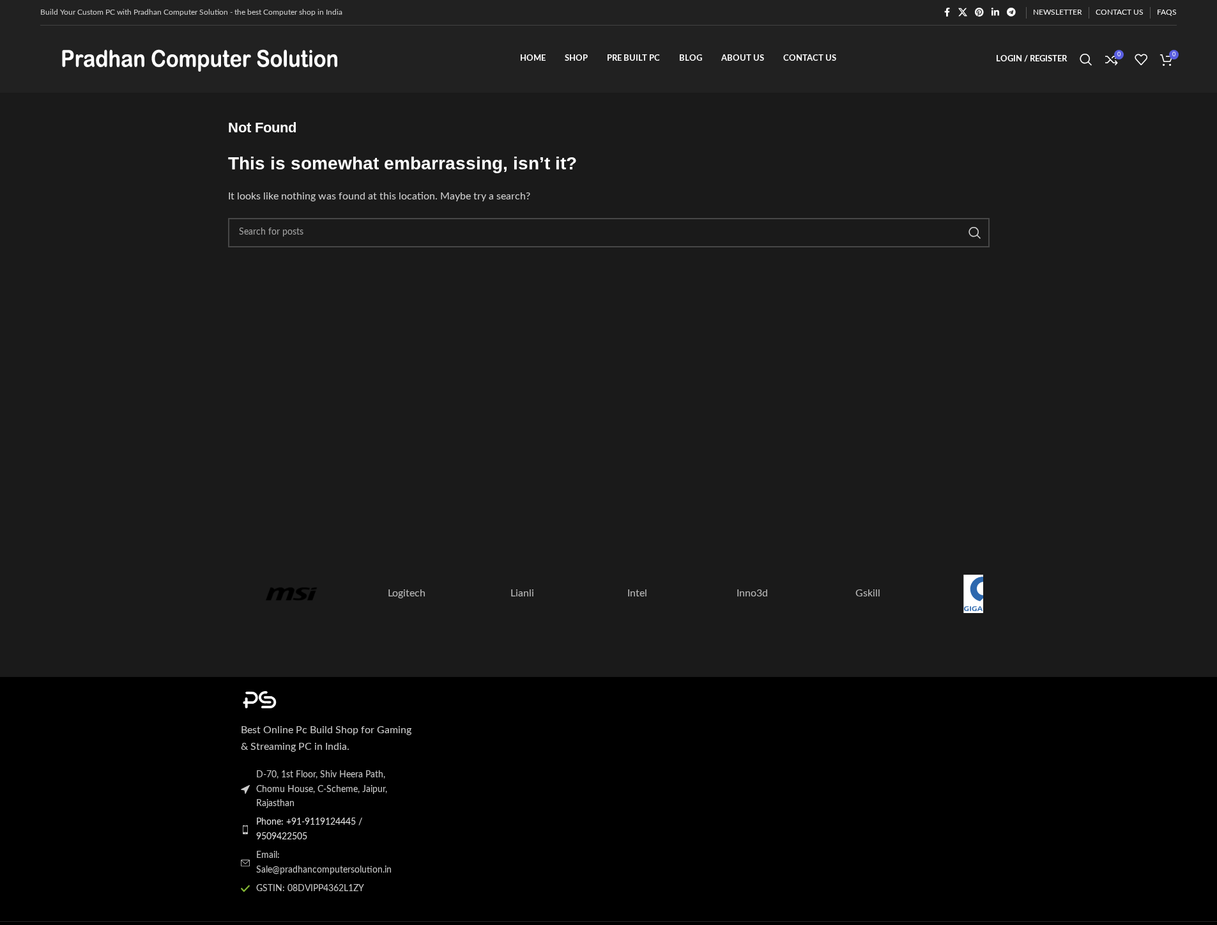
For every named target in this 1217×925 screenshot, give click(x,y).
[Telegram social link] (1011, 13)
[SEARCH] (975, 232)
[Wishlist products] (1141, 59)
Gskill (867, 593)
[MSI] (291, 594)
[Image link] (311, 699)
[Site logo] (200, 59)
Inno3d (752, 593)
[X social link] (962, 13)
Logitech (406, 593)
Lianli (522, 593)
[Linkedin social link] (995, 13)
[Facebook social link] (946, 13)
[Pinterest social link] (979, 13)
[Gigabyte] (982, 594)
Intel (637, 593)
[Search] (1086, 59)
